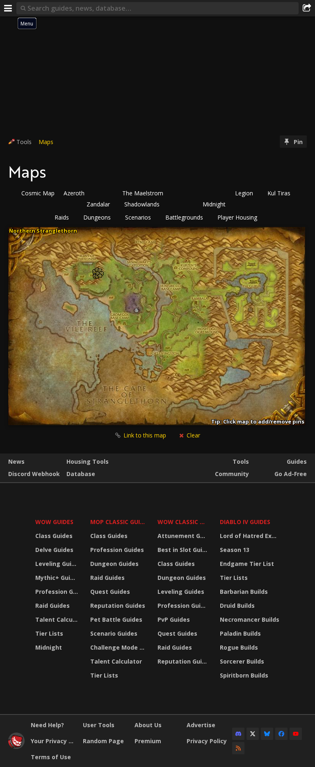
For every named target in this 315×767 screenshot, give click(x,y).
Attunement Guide (184, 536)
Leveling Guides (57, 564)
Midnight (48, 647)
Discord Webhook (34, 474)
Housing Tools (87, 461)
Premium (148, 741)
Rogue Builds (239, 647)
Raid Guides (52, 605)
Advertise (201, 725)
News (16, 461)
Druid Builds (237, 605)
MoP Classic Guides (119, 522)
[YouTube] (296, 734)
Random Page (103, 741)
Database (80, 474)
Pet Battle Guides (116, 619)
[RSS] (238, 748)
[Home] (16, 747)
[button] (64, 217)
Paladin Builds (240, 633)
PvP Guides (174, 619)
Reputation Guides (117, 605)
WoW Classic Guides (184, 522)
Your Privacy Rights (54, 741)
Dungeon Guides (114, 564)
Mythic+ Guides (57, 578)
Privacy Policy (207, 741)
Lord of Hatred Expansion (251, 536)
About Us (148, 725)
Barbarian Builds (244, 591)
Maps (46, 142)
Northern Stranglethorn (43, 230)
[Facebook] (281, 734)
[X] (253, 734)
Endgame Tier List (247, 564)
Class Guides (54, 536)
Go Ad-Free (290, 474)
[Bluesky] (267, 734)
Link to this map (145, 435)
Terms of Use (51, 757)
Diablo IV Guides (245, 522)
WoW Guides (54, 522)
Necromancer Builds (249, 619)
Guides (297, 461)
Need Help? (47, 725)
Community (232, 474)
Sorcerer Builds (242, 661)
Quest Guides (110, 591)
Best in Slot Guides (184, 550)
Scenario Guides (113, 633)
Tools (241, 461)
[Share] (307, 8)
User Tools (98, 725)
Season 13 (234, 550)
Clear (192, 435)
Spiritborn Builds (244, 675)
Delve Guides (54, 550)
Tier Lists (49, 633)
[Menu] (8, 8)
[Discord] (238, 734)
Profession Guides (57, 591)
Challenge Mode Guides (119, 647)
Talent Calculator (57, 619)
